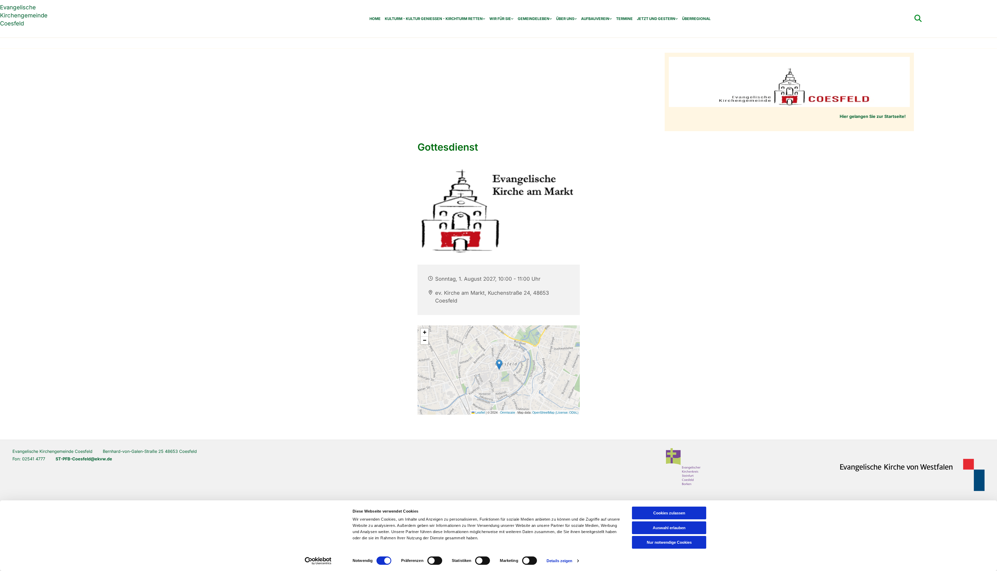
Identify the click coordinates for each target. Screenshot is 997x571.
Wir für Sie (500, 19)
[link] (435, 19)
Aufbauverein (595, 19)
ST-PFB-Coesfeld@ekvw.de (84, 458)
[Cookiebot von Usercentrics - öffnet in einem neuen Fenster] (318, 561)
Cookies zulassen (669, 513)
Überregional (696, 19)
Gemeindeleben (533, 19)
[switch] (434, 560)
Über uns (565, 19)
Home (375, 19)
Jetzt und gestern (656, 19)
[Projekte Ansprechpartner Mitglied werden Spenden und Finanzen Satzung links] (610, 19)
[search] (918, 18)
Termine (624, 19)
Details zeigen (559, 561)
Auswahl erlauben (669, 528)
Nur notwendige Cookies (669, 542)
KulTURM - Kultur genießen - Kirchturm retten (434, 19)
